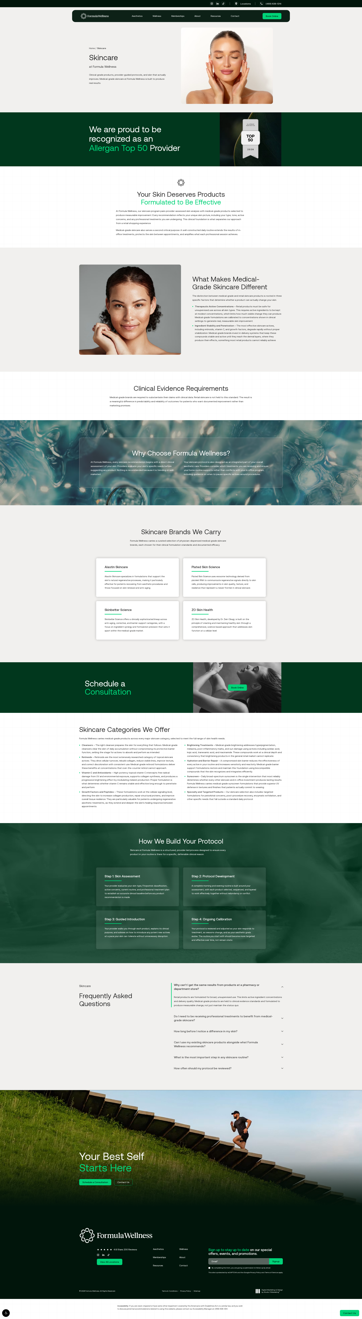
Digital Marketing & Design (272, 1291)
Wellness (157, 16)
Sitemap (197, 1291)
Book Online (272, 16)
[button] (6, 1313)
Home (92, 48)
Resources (216, 16)
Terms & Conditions (169, 1291)
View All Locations (109, 1262)
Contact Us (123, 1182)
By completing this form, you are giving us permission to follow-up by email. (241, 1268)
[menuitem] (212, 3)
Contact (235, 16)
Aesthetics (137, 16)
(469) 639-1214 (221, 1309)
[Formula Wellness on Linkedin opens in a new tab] (217, 4)
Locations (245, 3)
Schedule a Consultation (95, 1182)
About (197, 16)
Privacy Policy (255, 1272)
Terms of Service (271, 1272)
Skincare (101, 48)
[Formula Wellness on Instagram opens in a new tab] (212, 4)
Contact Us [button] (349, 1313)
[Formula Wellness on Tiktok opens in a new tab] (223, 4)
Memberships (177, 16)
